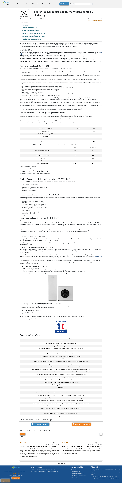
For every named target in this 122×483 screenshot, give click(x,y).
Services (26, 3)
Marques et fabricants (92, 20)
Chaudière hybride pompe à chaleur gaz (31, 39)
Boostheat (100, 20)
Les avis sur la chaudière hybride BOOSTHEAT (33, 35)
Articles (21, 3)
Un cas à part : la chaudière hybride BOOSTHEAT (33, 36)
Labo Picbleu (32, 3)
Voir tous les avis (15, 478)
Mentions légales (75, 477)
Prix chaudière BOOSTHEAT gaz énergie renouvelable (34, 29)
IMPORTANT (25, 26)
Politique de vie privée (76, 471)
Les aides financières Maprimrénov (30, 30)
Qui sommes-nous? (76, 469)
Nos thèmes (51, 3)
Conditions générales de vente (78, 473)
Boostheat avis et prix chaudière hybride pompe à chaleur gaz (38, 446)
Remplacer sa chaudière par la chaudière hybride (33, 33)
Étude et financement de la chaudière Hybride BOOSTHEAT (36, 32)
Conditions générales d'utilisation (79, 475)
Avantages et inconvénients (28, 38)
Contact (57, 3)
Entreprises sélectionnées (42, 3)
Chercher (22, 434)
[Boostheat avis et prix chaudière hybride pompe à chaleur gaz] (54, 442)
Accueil (16, 3)
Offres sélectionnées (64, 3)
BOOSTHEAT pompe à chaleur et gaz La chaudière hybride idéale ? (82, 446)
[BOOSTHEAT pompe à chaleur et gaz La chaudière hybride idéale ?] (96, 442)
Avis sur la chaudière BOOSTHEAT (30, 27)
